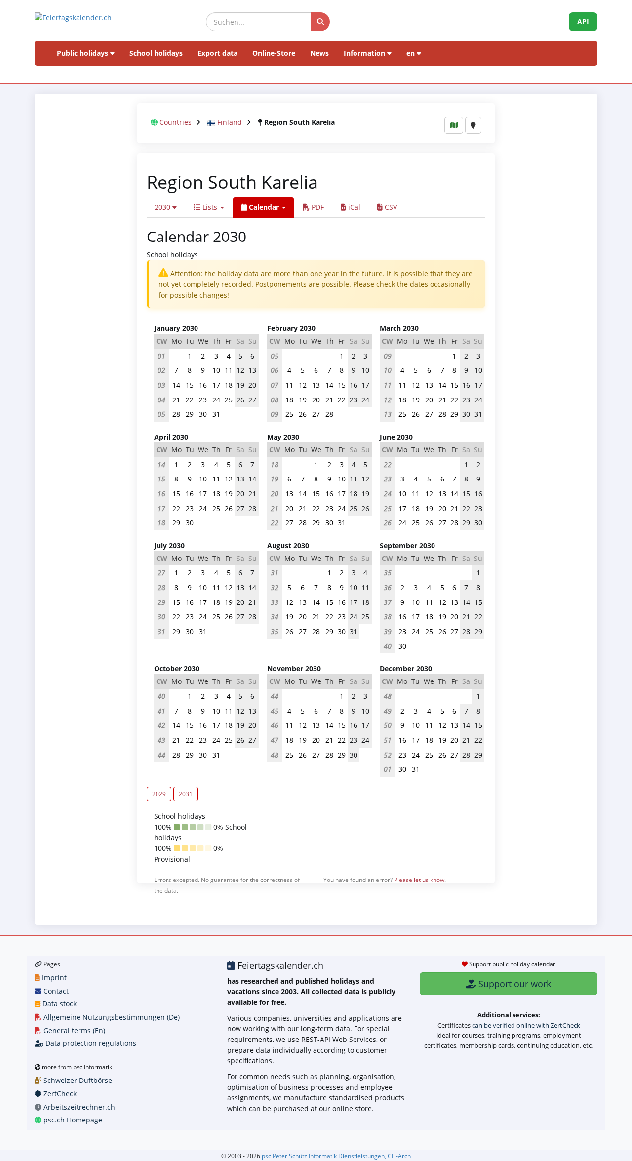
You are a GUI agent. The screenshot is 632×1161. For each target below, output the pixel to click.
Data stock (58, 1003)
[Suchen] (320, 21)
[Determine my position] (473, 125)
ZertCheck (59, 1093)
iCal (353, 207)
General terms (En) (73, 1030)
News (319, 53)
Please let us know (419, 879)
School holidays (156, 53)
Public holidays (83, 53)
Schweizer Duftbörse (76, 1080)
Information (365, 53)
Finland (229, 122)
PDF (317, 207)
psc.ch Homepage (71, 1119)
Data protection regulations (89, 1043)
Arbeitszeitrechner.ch (78, 1107)
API (583, 21)
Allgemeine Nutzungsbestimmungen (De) (110, 1017)
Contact (55, 991)
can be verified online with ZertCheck (526, 1025)
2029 (159, 794)
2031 (186, 794)
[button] (166, 207)
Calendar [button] (264, 207)
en (411, 53)
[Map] (453, 125)
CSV (390, 207)
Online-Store (273, 53)
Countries (175, 122)
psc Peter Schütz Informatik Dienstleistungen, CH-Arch (336, 1156)
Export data (217, 53)
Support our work (513, 984)
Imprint (53, 977)
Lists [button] (209, 207)
